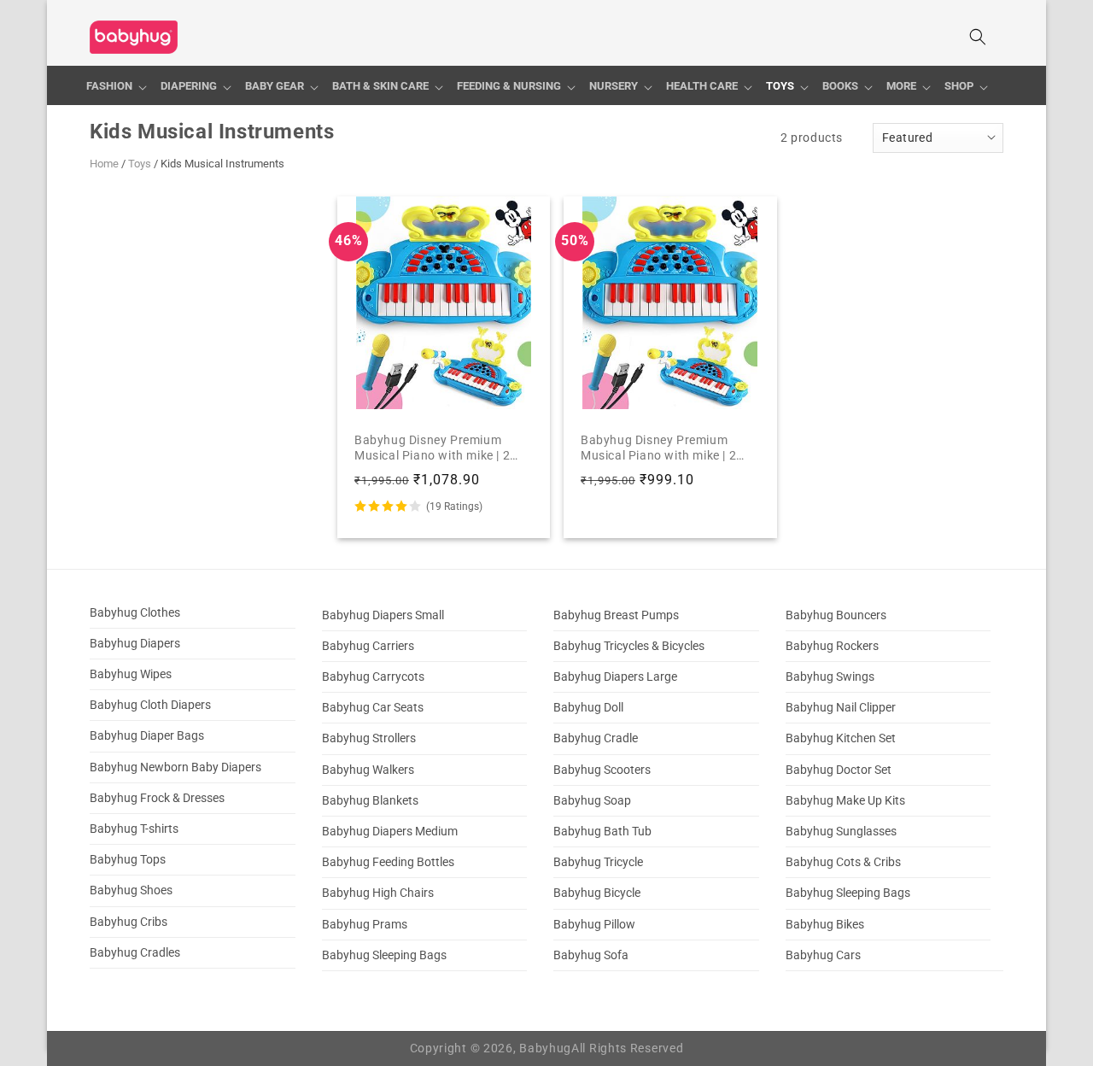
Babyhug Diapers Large (615, 676)
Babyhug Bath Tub (602, 831)
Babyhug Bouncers (836, 615)
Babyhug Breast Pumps (616, 615)
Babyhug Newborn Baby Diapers (175, 767)
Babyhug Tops (128, 859)
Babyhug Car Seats (373, 707)
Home (104, 163)
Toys (139, 163)
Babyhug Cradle (595, 739)
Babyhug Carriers (368, 646)
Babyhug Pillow (594, 924)
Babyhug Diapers (135, 643)
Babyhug (545, 1048)
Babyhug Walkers (368, 769)
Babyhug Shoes (131, 891)
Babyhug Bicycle (596, 893)
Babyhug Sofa (590, 955)
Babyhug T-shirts (134, 828)
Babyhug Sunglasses (841, 831)
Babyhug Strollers (369, 739)
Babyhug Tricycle (598, 862)
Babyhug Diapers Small (383, 615)
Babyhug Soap (592, 800)
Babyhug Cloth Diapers (150, 705)
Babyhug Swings (830, 676)
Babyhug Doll (588, 707)
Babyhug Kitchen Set (841, 739)
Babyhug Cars (823, 955)
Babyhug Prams (364, 924)
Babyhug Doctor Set (838, 769)
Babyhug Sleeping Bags (384, 955)
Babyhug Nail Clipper (841, 707)
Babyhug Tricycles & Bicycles (628, 646)
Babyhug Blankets (370, 800)
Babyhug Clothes (135, 612)
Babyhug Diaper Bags (147, 736)
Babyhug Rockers (832, 646)
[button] (116, 86)
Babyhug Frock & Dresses (157, 798)
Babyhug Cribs (128, 921)
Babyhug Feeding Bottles (388, 862)
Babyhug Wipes (131, 674)
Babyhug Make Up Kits (845, 800)
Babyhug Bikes (825, 924)
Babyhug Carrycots (373, 676)
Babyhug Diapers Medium (390, 831)
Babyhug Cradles (135, 952)
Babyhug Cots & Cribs (843, 862)
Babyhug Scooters (602, 769)
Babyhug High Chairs (378, 893)
